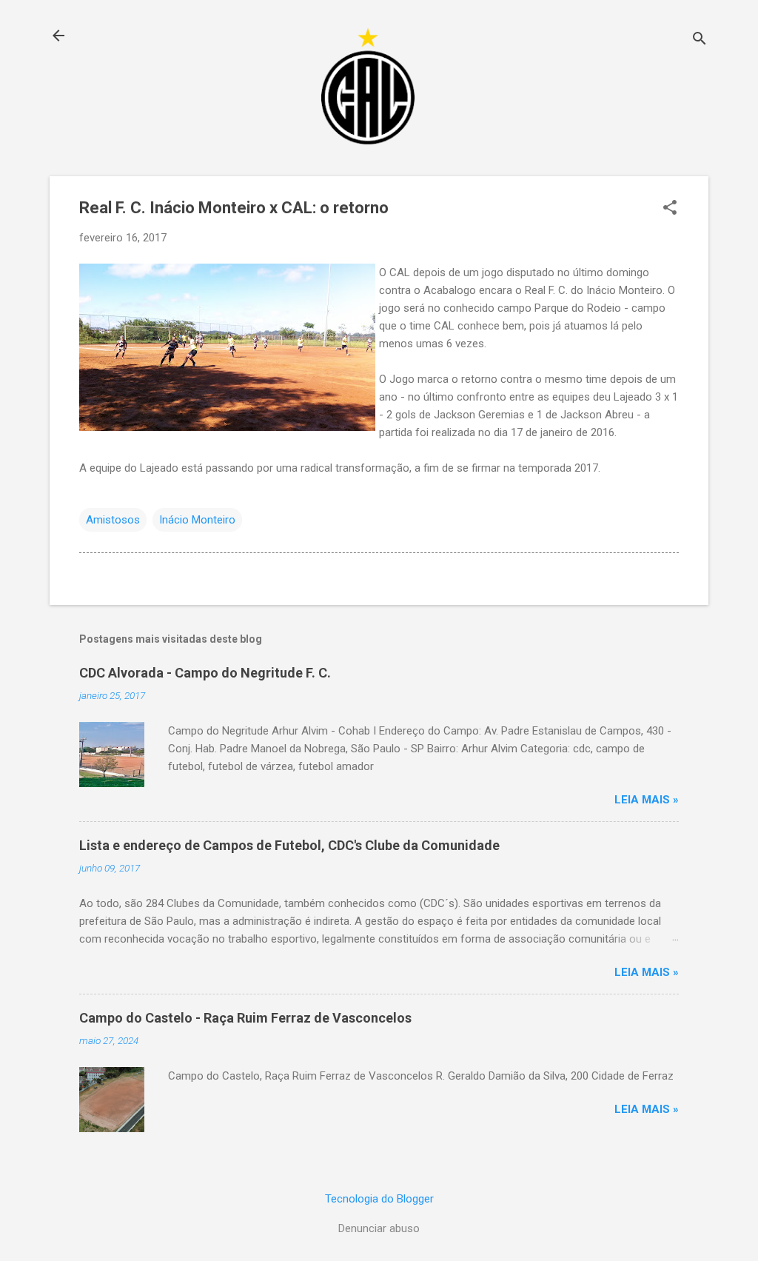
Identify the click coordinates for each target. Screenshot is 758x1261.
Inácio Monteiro (197, 519)
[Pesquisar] (699, 40)
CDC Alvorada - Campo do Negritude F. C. (205, 672)
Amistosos (113, 519)
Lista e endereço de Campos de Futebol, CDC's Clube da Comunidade (289, 845)
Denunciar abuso (379, 1228)
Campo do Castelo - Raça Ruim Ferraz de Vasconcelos (245, 1018)
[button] (670, 208)
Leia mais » (646, 799)
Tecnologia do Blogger (379, 1198)
